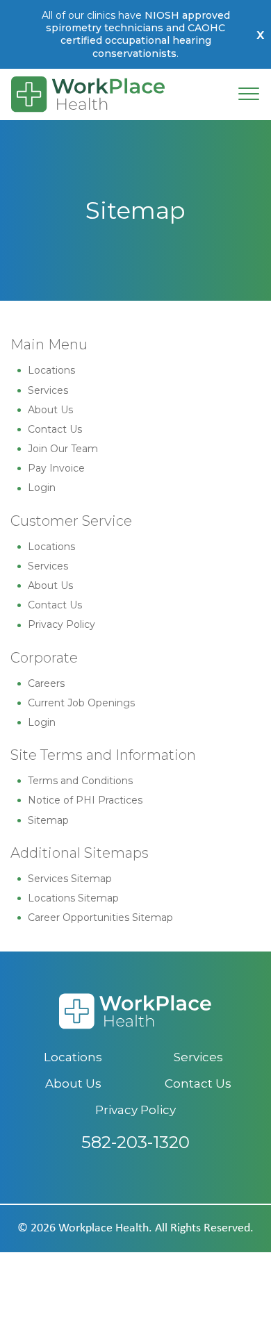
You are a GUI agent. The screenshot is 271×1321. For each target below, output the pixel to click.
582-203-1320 (135, 1142)
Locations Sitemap (73, 898)
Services (48, 390)
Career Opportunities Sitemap (100, 917)
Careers (46, 683)
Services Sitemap (70, 878)
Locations (51, 370)
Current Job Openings (81, 703)
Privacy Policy (61, 624)
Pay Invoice (56, 468)
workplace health (103, 1228)
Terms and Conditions (80, 780)
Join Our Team (63, 448)
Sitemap (48, 820)
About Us (50, 410)
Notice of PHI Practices (85, 800)
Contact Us (55, 429)
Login (42, 487)
